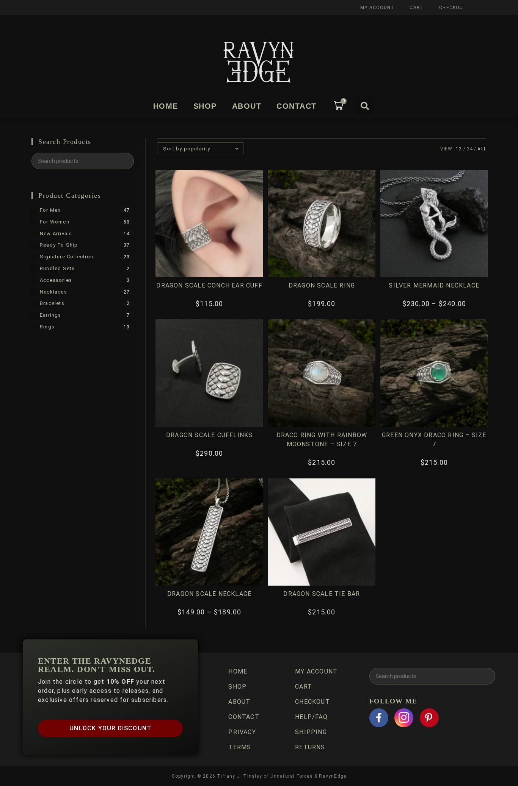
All (482, 149)
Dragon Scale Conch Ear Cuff (209, 285)
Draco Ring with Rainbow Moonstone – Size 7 (321, 439)
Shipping (311, 732)
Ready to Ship (59, 245)
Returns (310, 747)
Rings (47, 327)
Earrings (50, 315)
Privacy (242, 732)
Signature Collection (66, 256)
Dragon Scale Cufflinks (209, 435)
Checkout (453, 7)
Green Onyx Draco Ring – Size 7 (434, 439)
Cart (417, 7)
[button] (364, 106)
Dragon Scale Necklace (209, 593)
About (247, 106)
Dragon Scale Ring (322, 285)
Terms (239, 747)
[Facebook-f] (378, 717)
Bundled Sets (57, 268)
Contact (296, 106)
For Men (50, 210)
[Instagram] (403, 717)
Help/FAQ (311, 716)
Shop (205, 106)
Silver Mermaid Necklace (434, 285)
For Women (54, 222)
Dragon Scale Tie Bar (321, 593)
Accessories (56, 280)
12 (459, 149)
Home (165, 106)
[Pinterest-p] (429, 717)
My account (377, 7)
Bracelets (52, 303)
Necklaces (53, 292)
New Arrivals (56, 233)
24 (470, 149)
